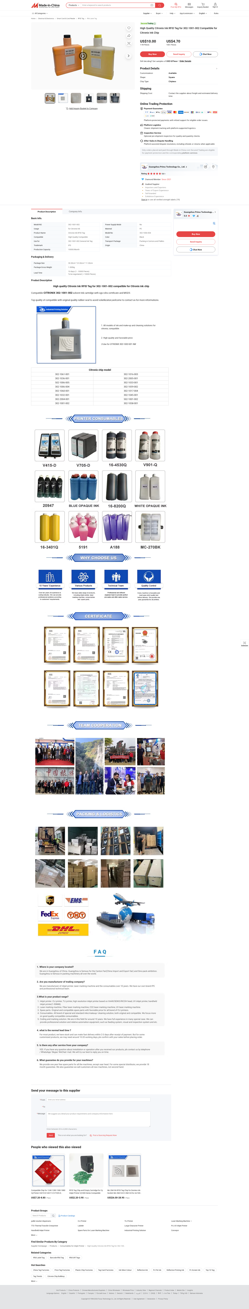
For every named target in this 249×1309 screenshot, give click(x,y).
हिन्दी (159, 1293)
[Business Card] (214, 223)
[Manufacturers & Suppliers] (45, 5)
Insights (190, 1290)
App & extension (186, 13)
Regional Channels (155, 1290)
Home (33, 18)
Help (171, 13)
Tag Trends (37, 1276)
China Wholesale (114, 1290)
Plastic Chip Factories (84, 1270)
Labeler (81, 1225)
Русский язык (101, 1293)
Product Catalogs (67, 1215)
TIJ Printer (129, 1221)
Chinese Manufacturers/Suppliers (93, 1290)
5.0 (185, 216)
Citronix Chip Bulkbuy (56, 1276)
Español (72, 1293)
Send (51, 1135)
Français (91, 1293)
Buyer (158, 13)
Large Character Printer (134, 1225)
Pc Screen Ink (194, 1270)
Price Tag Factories (62, 1270)
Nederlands (129, 1293)
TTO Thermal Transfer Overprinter (44, 1225)
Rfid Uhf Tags (74, 1257)
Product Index (169, 1290)
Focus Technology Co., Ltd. (107, 1299)
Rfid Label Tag (92, 18)
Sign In (144, 199)
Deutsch (120, 1293)
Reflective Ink (142, 1270)
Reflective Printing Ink (175, 1270)
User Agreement (139, 1299)
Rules (216, 13)
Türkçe (175, 1293)
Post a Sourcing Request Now (103, 1135)
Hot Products (61, 1290)
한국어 (145, 1293)
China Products (73, 1290)
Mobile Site (181, 1290)
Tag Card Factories (105, 1270)
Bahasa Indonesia (196, 1293)
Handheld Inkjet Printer (40, 1230)
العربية (138, 1293)
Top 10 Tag (210, 1270)
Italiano (111, 1293)
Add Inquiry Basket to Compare (83, 108)
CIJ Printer (82, 1221)
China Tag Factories (41, 1270)
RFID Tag (81, 18)
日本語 (153, 1293)
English (64, 1293)
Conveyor (175, 1230)
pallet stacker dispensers (41, 1221)
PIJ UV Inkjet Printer (179, 1225)
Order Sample (185, 61)
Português (81, 1293)
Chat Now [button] (207, 54)
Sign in (215, 7)
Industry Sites (141, 1290)
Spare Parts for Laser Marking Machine (93, 1230)
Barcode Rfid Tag (57, 1257)
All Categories (40, 13)
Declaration (151, 1299)
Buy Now (152, 54)
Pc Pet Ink (157, 1270)
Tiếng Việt (183, 1293)
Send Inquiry (179, 54)
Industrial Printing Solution (135, 1230)
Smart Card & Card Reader (66, 18)
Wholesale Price (128, 1290)
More (33, 1281)
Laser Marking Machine (180, 1221)
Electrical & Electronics (46, 18)
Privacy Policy (163, 1299)
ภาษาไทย (167, 1293)
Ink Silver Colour (125, 1270)
